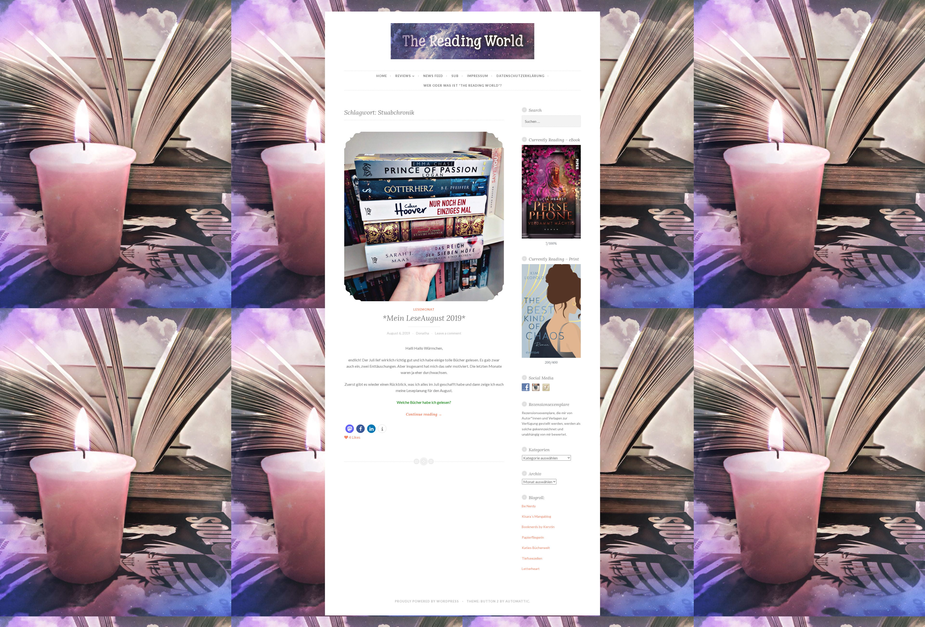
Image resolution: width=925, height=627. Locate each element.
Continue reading (424, 414)
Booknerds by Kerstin (538, 527)
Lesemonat (424, 309)
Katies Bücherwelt (536, 548)
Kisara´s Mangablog (536, 516)
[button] (349, 429)
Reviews (403, 76)
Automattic (517, 601)
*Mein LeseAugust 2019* (424, 318)
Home (381, 76)
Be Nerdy (529, 506)
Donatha (422, 333)
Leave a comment (448, 333)
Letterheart (531, 569)
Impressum (477, 76)
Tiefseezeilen (532, 558)
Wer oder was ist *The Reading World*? (462, 85)
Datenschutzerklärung (520, 76)
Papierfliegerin (533, 537)
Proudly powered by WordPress (427, 601)
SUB (455, 76)
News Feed (433, 76)
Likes (354, 437)
